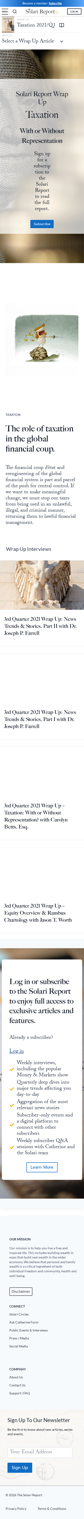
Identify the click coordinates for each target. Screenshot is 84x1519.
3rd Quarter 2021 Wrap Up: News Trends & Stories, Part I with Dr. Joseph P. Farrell (40, 719)
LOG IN (74, 11)
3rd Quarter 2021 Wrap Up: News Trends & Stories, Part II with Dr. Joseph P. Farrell (40, 626)
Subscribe (55, 3)
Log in (16, 1051)
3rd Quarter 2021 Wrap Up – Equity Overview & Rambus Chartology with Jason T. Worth (38, 913)
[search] (14, 11)
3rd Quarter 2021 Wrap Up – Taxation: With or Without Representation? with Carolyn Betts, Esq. (36, 816)
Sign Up (20, 1467)
